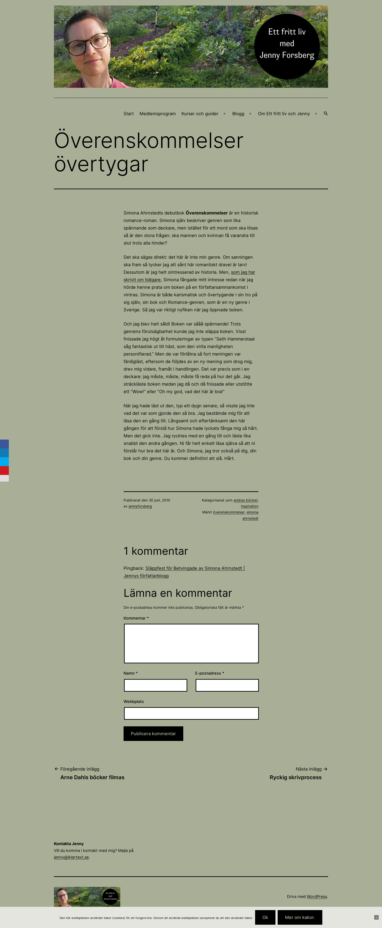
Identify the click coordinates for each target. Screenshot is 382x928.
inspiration (249, 506)
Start (129, 113)
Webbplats (134, 701)
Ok (265, 917)
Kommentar (136, 618)
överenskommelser (228, 512)
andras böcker (246, 500)
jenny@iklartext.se (71, 857)
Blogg (238, 113)
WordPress (317, 896)
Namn (131, 673)
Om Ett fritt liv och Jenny (284, 113)
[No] (376, 917)
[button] (326, 113)
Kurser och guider (199, 113)
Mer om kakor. (300, 917)
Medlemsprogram (157, 113)
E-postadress (209, 673)
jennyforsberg (140, 506)
